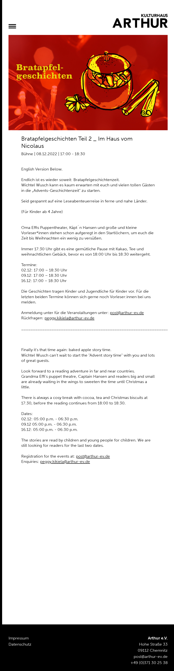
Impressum (18, 638)
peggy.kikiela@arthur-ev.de (69, 317)
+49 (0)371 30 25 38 (149, 662)
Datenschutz (19, 644)
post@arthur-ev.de (127, 312)
